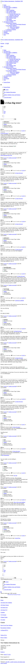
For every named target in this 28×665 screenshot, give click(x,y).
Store (4, 34)
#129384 (23, 170)
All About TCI (6, 6)
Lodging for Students (11, 29)
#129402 (23, 535)
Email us (3, 652)
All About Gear (4, 607)
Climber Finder (4, 617)
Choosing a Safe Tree (14, 15)
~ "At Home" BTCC (14, 28)
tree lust (15, 475)
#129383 (23, 130)
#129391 (23, 298)
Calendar (5, 32)
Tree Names (9, 19)
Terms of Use (4, 635)
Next (4, 111)
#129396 (23, 399)
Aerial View (17, 538)
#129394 (23, 328)
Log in (5, 157)
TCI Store (3, 619)
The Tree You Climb (11, 12)
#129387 (23, 247)
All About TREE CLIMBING (10, 7)
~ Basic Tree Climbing (14, 27)
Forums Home (6, 82)
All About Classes (5, 605)
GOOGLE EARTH (19, 300)
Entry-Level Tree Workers (6, 625)
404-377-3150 (7, 654)
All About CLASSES (8, 21)
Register (2, 43)
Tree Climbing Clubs (11, 20)
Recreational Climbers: (11, 25)
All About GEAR (7, 30)
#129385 (23, 196)
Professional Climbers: (11, 23)
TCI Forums (6, 33)
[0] (5, 455)
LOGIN (7, 43)
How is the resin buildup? (19, 502)
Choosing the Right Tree (14, 14)
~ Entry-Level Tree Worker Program (17, 24)
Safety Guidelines (10, 10)
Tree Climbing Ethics (11, 11)
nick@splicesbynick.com (6, 155)
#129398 (23, 448)
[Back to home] (12, 1)
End (4, 112)
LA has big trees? (4, 133)
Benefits (8, 8)
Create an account (12, 157)
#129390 (23, 273)
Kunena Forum (16, 594)
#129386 (23, 221)
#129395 (23, 355)
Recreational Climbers (6, 627)
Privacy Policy (4, 637)
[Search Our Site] (3, 41)
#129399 (23, 473)
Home (4, 5)
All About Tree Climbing (6, 602)
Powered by (10, 594)
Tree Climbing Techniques (12, 16)
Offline (5, 124)
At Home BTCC (4, 630)
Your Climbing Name (11, 18)
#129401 (23, 499)
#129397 (23, 424)
